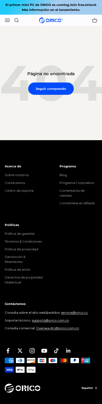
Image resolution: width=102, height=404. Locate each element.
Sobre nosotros (17, 175)
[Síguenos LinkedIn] (68, 351)
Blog (63, 175)
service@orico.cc (74, 312)
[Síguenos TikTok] (56, 351)
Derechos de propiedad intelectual (23, 279)
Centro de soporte (19, 190)
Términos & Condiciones (23, 241)
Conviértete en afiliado (77, 203)
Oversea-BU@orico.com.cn (57, 328)
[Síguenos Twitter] (20, 351)
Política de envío (17, 269)
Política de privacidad (21, 249)
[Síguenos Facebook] (8, 351)
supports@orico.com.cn (50, 320)
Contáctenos (15, 183)
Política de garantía (19, 233)
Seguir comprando (51, 89)
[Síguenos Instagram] (32, 351)
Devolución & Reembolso (15, 259)
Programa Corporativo (77, 183)
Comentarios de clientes (72, 193)
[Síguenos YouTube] (44, 351)
